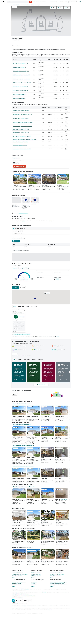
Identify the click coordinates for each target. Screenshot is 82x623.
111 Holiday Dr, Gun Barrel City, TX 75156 (21, 136)
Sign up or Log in (73, 1)
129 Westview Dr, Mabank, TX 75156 (21, 129)
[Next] (68, 182)
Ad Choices (65, 605)
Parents (34, 359)
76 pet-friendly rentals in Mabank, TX (21, 403)
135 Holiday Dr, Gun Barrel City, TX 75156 (22, 149)
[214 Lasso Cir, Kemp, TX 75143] (47, 493)
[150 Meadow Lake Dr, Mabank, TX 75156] (48, 554)
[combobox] (19, 2)
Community (19, 359)
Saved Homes (54, 1)
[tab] (16, 241)
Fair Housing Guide (28, 605)
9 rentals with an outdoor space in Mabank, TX (23, 486)
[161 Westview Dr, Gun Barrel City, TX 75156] (34, 179)
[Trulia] (13, 600)
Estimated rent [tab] (16, 158)
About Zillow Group (21, 605)
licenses (44, 592)
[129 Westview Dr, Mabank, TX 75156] (19, 554)
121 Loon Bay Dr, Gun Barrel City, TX (21, 71)
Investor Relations (41, 605)
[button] (30, 2)
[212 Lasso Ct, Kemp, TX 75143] (33, 493)
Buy (34, 1)
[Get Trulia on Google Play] (28, 600)
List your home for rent (19, 166)
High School (34, 306)
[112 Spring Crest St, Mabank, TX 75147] (33, 410)
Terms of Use (47, 605)
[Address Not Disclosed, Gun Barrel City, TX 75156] (61, 493)
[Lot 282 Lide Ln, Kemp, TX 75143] (33, 535)
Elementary (21, 306)
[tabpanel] (41, 175)
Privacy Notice (60, 605)
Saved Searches (63, 1)
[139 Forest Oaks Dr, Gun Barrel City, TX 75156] (62, 535)
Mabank (27, 4)
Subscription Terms (52, 605)
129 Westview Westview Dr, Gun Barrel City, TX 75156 (24, 139)
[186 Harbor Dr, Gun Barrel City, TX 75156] (62, 554)
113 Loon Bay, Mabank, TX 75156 (20, 145)
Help (57, 605)
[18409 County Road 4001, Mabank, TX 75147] (19, 410)
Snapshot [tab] (15, 268)
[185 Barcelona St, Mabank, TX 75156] (48, 535)
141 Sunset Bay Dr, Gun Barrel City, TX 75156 (22, 122)
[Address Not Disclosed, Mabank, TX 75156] (61, 452)
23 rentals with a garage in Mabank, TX (22, 424)
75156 (32, 4)
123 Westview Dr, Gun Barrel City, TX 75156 (22, 126)
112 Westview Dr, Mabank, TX (19, 67)
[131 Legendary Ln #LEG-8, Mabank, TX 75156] (63, 179)
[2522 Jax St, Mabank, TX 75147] (61, 410)
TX (24, 4)
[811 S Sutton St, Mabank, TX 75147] (47, 431)
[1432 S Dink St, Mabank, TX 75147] (19, 515)
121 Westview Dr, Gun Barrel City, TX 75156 (22, 114)
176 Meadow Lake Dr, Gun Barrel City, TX (22, 82)
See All (15, 353)
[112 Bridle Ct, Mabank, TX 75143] (19, 493)
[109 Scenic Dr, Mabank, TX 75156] (19, 535)
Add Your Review (41, 384)
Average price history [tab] (24, 268)
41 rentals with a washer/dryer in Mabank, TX (23, 466)
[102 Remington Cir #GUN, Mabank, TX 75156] (48, 515)
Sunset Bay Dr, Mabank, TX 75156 (20, 142)
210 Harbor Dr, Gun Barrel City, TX (20, 86)
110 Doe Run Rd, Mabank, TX (19, 98)
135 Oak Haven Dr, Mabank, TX (19, 94)
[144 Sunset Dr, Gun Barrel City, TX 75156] (20, 179)
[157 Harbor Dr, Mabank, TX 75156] (49, 179)
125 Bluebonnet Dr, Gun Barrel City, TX (21, 75)
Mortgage (43, 1)
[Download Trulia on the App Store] (19, 600)
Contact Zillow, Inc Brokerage (17, 597)
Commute (40, 359)
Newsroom (36, 605)
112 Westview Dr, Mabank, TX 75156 (20, 118)
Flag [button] (23, 379)
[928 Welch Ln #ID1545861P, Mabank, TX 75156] (62, 515)
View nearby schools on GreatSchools (22, 334)
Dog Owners (27, 359)
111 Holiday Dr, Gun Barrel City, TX (20, 63)
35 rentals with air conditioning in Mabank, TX (23, 445)
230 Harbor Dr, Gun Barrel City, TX (20, 90)
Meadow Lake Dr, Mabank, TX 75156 (21, 110)
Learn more (57, 336)
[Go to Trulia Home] (4, 2)
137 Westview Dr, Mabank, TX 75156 (21, 132)
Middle (27, 306)
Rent (38, 1)
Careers (32, 605)
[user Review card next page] (70, 372)
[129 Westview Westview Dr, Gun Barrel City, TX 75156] (33, 554)
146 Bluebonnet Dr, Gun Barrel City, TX (21, 78)
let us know (50, 609)
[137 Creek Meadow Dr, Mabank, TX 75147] (47, 410)
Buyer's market (24, 279)
